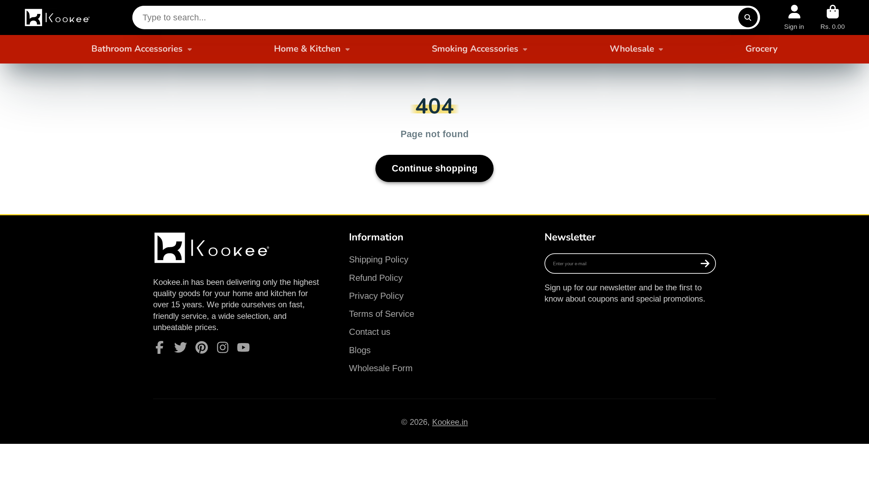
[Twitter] (180, 347)
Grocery (761, 49)
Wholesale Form (381, 368)
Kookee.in (450, 422)
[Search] (748, 17)
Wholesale (632, 49)
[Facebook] (159, 347)
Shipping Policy (378, 259)
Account (794, 17)
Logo (58, 17)
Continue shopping (435, 168)
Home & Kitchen (307, 49)
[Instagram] (222, 347)
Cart (832, 17)
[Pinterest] (201, 347)
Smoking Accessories (475, 49)
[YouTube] (243, 347)
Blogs (360, 350)
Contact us (369, 332)
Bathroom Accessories (137, 49)
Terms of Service (381, 314)
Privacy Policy (376, 296)
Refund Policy (376, 278)
